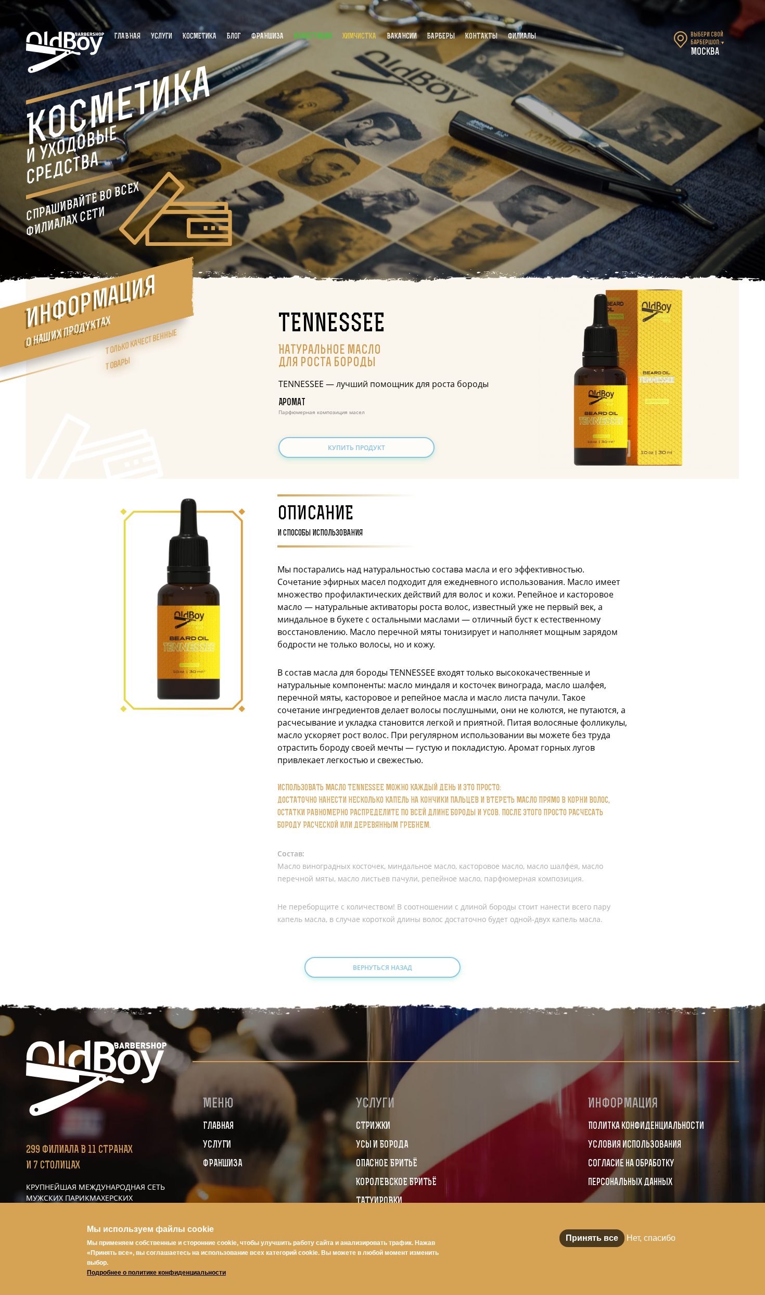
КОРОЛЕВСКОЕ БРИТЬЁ (396, 1183)
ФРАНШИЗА (222, 1164)
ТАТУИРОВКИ (379, 1201)
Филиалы (522, 37)
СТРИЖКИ (373, 1126)
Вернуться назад (382, 967)
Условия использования (634, 1145)
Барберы (441, 37)
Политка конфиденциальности (646, 1126)
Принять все (592, 1238)
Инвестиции (313, 37)
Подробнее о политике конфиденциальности (156, 1272)
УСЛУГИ (217, 1145)
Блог (234, 37)
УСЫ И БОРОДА (382, 1145)
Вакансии (402, 37)
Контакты (481, 37)
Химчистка (359, 37)
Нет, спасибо (651, 1238)
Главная (127, 37)
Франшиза (267, 37)
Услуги (161, 37)
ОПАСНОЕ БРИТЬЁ (386, 1164)
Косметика (199, 37)
